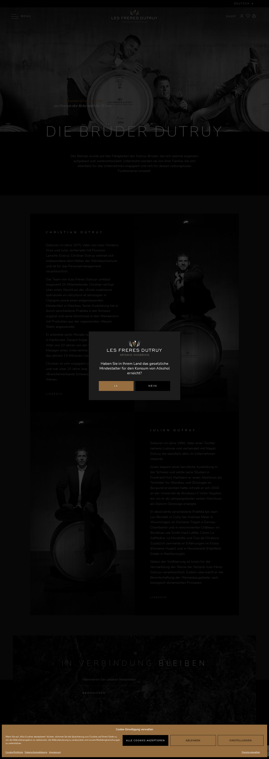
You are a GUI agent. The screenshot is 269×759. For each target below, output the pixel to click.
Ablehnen (193, 740)
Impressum (55, 752)
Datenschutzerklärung (36, 752)
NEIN (153, 386)
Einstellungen (241, 740)
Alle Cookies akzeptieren (145, 740)
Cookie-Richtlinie (14, 752)
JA (116, 386)
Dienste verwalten (251, 752)
